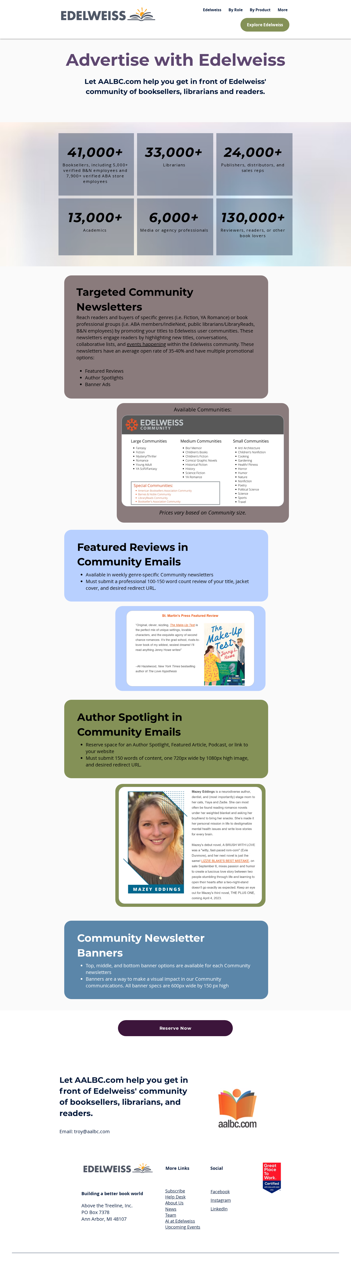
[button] (235, 10)
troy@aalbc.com (92, 1131)
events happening (146, 344)
